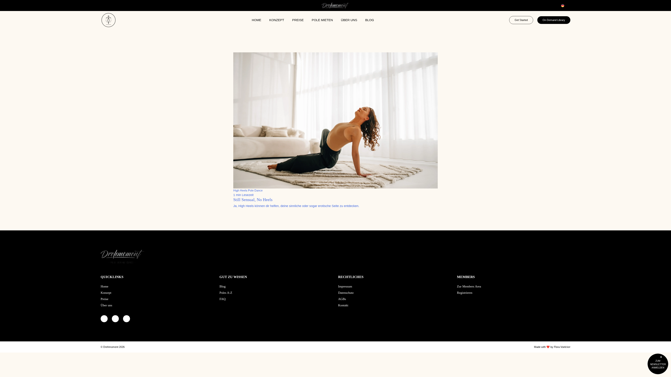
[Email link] (126, 318)
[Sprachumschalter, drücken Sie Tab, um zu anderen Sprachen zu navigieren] (564, 5)
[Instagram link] (115, 318)
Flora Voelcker (562, 346)
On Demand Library (554, 20)
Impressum (345, 286)
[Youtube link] (104, 318)
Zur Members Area (469, 286)
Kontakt (343, 305)
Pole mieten (322, 20)
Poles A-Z (225, 292)
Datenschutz (346, 292)
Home (256, 20)
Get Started (521, 20)
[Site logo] (122, 257)
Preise (298, 20)
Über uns (349, 20)
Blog (369, 20)
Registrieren (464, 292)
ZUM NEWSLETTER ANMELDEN (658, 364)
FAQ (222, 299)
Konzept (276, 20)
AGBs (342, 299)
